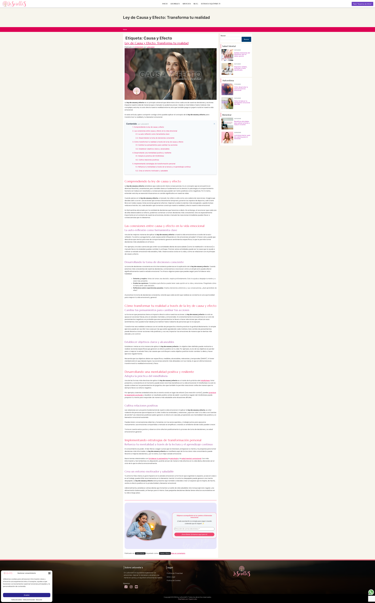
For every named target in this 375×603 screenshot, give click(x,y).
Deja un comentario (178, 553)
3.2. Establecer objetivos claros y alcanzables (152, 149)
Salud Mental (140, 553)
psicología (174, 458)
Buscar (223, 36)
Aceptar (27, 595)
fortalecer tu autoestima (158, 458)
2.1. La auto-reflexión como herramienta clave (152, 134)
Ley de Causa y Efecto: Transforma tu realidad (156, 43)
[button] (49, 573)
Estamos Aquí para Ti (210, 4)
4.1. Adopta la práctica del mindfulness (150, 156)
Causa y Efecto (165, 553)
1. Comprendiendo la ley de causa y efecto (148, 127)
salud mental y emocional (191, 458)
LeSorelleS (150, 47)
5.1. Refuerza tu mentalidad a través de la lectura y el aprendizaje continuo (163, 167)
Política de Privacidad (29, 599)
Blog (196, 4)
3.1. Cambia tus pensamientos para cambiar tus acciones (156, 145)
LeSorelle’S (175, 4)
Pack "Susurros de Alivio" (362, 4)
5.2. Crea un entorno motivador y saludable (152, 171)
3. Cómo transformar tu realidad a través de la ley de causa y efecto (157, 142)
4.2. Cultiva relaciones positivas (147, 160)
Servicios (187, 4)
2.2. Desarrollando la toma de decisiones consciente (155, 138)
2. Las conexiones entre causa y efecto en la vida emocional (154, 131)
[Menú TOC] (214, 124)
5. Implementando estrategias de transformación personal (153, 164)
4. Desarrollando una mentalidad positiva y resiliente (151, 153)
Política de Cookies (16, 599)
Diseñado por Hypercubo (187, 599)
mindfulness (205, 380)
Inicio (165, 4)
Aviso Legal (39, 599)
